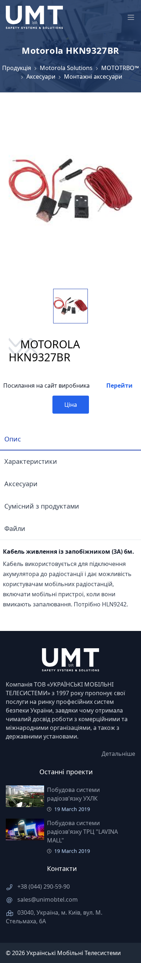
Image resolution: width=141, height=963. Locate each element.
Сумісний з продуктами (41, 506)
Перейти (119, 385)
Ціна (70, 405)
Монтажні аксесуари (93, 76)
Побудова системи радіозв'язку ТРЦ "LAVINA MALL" (82, 831)
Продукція (16, 68)
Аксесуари (40, 76)
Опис (12, 439)
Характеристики (30, 461)
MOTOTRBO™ (120, 68)
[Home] (34, 17)
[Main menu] (131, 17)
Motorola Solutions (66, 68)
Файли (14, 528)
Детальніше (118, 754)
